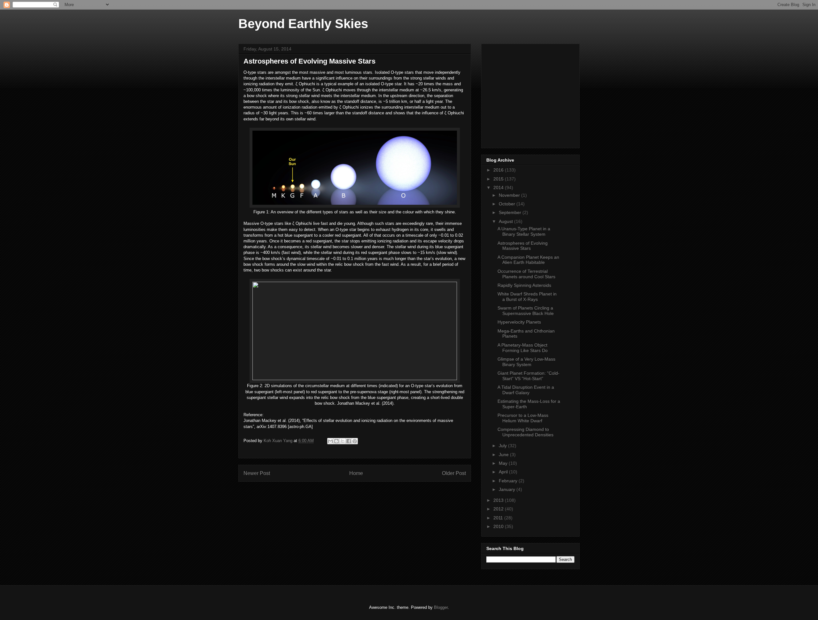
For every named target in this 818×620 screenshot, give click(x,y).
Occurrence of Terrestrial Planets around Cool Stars (526, 274)
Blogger (441, 607)
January (507, 489)
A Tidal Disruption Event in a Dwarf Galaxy (526, 390)
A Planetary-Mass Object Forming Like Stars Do (523, 347)
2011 (498, 517)
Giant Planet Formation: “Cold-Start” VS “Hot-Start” (528, 376)
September (510, 212)
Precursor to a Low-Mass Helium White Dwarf (523, 418)
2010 (499, 526)
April (504, 471)
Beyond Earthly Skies (303, 24)
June (504, 454)
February (509, 480)
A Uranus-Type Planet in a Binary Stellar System (524, 231)
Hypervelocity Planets (519, 322)
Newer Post (256, 473)
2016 (499, 169)
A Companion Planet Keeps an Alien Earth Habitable (528, 260)
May (504, 463)
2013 (499, 500)
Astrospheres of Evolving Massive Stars (523, 246)
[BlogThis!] (336, 441)
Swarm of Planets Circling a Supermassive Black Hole (526, 310)
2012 (499, 508)
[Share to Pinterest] (354, 441)
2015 (499, 178)
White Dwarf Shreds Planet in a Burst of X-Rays (527, 296)
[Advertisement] (534, 94)
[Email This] (330, 441)
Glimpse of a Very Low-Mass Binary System (526, 361)
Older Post (454, 473)
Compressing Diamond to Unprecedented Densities (525, 432)
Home (356, 473)
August (506, 221)
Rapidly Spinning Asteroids (524, 285)
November (510, 195)
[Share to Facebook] (348, 441)
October (507, 203)
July (503, 445)
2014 (499, 187)
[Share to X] (342, 441)
